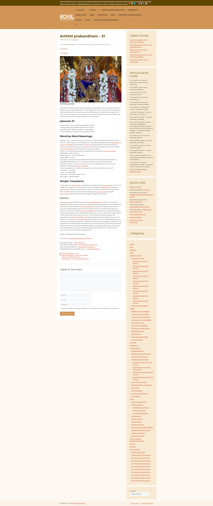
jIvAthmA (88, 144)
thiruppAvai (135, 396)
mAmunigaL (76, 185)
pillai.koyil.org (147, 209)
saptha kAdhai (136, 422)
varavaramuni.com (136, 220)
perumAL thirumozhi (139, 382)
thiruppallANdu (137, 391)
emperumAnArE (81, 166)
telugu (132, 444)
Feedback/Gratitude (83, 4)
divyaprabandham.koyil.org (139, 207)
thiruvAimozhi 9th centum (140, 480)
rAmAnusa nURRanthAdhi (140, 328)
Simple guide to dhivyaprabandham (106, 20)
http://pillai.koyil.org (93, 249)
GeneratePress (80, 503)
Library (126, 4)
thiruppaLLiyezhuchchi (139, 393)
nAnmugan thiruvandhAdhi (141, 320)
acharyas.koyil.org (136, 202)
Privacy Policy (135, 503)
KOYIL (67, 16)
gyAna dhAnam (139, 1)
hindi (131, 253)
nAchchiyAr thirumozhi (139, 357)
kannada (133, 342)
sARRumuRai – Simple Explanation (129, 15)
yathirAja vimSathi (137, 436)
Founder (104, 4)
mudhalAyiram (133, 10)
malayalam (134, 345)
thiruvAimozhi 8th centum (140, 478)
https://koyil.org (79, 242)
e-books (88, 20)
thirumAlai (135, 388)
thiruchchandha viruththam (141, 385)
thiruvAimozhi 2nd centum (141, 461)
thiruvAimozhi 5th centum (140, 469)
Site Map (131, 1)
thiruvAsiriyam (136, 334)
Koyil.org (62, 1)
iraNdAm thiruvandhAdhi (140, 311)
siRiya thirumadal (137, 331)
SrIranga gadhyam (139, 410)
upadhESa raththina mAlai (140, 430)
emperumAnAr (107, 185)
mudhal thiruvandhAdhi (140, 314)
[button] (76, 24)
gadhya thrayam (137, 405)
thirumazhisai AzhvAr (95, 202)
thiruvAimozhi (102, 15)
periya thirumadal (137, 323)
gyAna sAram (136, 416)
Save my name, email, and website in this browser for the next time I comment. (90, 308)
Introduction (80, 10)
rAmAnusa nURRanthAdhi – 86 (71, 257)
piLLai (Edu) (87, 1)
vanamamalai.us (136, 217)
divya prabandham (109, 1)
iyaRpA (92, 15)
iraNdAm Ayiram (81, 15)
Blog (131, 247)
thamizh (133, 446)
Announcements (71, 4)
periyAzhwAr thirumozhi (140, 359)
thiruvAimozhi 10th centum (141, 455)
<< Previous (64, 53)
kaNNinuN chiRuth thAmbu (141, 354)
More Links (134, 222)
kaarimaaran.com (136, 212)
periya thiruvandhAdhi (139, 325)
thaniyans (93, 10)
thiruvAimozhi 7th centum (140, 475)
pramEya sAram (137, 419)
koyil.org (146, 190)
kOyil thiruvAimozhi (138, 452)
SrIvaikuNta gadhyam (140, 413)
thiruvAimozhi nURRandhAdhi (142, 427)
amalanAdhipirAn (137, 351)
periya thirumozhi (137, 258)
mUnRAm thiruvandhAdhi (140, 317)
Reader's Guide (135, 171)
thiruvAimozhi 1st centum (140, 458)
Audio (132, 244)
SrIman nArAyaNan (67, 144)
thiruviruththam (137, 340)
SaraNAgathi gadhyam (141, 408)
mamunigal (78, 255)
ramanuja (85, 255)
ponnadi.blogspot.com (138, 214)
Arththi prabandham (68, 253)
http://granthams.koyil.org (87, 245)
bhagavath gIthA (97, 1)
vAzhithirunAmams (138, 433)
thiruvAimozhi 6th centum (140, 472)
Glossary (79, 20)
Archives (133, 491)
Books (125, 1)
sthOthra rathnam (137, 425)
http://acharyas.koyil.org (86, 247)
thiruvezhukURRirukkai (139, 337)
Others (112, 15)
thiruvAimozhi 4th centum (140, 466)
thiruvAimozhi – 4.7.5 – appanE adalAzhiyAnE (75, 259)
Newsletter (119, 4)
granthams (119, 1)
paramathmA (116, 142)
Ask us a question (95, 4)
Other (77, 253)
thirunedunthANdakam (139, 306)
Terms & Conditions (147, 503)
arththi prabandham (68, 255)
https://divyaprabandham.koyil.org (80, 238)
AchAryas (80, 1)
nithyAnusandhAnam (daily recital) (113, 10)
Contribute (111, 4)
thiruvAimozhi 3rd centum (140, 463)
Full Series (63, 49)
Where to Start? (71, 1)
